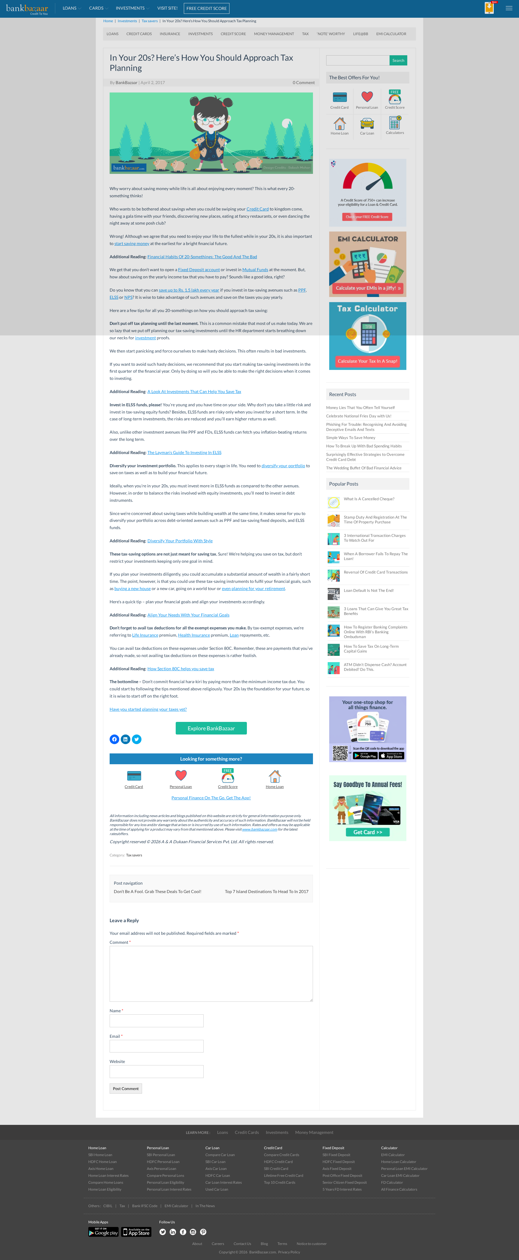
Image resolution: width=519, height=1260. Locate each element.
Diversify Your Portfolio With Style (180, 540)
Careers (218, 1243)
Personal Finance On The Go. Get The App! (211, 797)
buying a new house (132, 588)
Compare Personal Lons (165, 1175)
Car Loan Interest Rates (223, 1182)
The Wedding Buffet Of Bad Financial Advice (364, 467)
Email (116, 1036)
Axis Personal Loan (161, 1168)
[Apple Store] (135, 1235)
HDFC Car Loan (217, 1175)
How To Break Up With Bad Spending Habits (364, 446)
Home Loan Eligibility (104, 1189)
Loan (234, 635)
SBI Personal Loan (161, 1154)
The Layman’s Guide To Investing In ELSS (184, 452)
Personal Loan (181, 786)
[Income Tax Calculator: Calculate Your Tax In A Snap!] (368, 371)
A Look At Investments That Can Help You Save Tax (194, 391)
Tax (122, 1206)
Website (117, 1061)
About (197, 1243)
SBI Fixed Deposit (336, 1154)
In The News (205, 1206)
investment (145, 337)
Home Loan (275, 786)
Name (116, 1010)
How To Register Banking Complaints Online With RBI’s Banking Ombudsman (376, 632)
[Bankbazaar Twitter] (162, 1232)
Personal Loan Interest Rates (169, 1189)
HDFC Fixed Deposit (339, 1161)
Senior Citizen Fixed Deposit (345, 1182)
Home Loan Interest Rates (108, 1175)
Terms (282, 1243)
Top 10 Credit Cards (279, 1182)
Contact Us (242, 1243)
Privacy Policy (289, 1252)
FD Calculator (392, 1182)
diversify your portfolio (283, 465)
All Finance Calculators (399, 1189)
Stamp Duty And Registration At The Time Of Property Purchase (375, 519)
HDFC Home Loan (102, 1161)
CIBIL (107, 1206)
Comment (120, 942)
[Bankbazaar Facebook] (183, 1232)
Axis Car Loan (216, 1168)
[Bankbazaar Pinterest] (203, 1232)
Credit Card (134, 786)
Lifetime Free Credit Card (283, 1175)
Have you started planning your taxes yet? (148, 709)
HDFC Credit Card (278, 1161)
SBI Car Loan (215, 1161)
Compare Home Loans (105, 1182)
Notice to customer (312, 1243)
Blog (264, 1243)
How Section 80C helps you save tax (180, 668)
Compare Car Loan (220, 1154)
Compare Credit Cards (281, 1154)
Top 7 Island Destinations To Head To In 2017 (266, 891)
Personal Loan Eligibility (165, 1182)
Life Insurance (145, 635)
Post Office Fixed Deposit (342, 1175)
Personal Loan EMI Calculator (404, 1168)
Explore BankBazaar (211, 728)
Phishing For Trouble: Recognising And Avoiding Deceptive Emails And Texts (366, 427)
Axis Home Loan (101, 1168)
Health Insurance (194, 635)
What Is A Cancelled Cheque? (369, 498)
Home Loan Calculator (398, 1161)
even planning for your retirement (253, 588)
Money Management (314, 1132)
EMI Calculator (393, 1154)
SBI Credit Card (276, 1168)
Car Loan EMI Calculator (400, 1175)
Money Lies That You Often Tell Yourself (360, 407)
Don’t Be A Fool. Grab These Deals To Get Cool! (158, 891)
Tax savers (134, 855)
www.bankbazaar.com (259, 829)
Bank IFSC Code (144, 1206)
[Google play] (104, 1235)
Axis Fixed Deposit (337, 1168)
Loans (222, 1132)
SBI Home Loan (100, 1154)
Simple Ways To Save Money (350, 437)
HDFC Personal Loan (163, 1161)
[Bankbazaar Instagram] (193, 1232)
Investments (277, 1132)
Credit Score (228, 786)
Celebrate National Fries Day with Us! (358, 415)
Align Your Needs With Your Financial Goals (188, 614)
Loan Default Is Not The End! (369, 590)
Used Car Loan (216, 1189)
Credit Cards (247, 1132)
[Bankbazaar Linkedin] (172, 1232)
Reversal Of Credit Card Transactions (376, 572)
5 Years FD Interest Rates (342, 1189)
